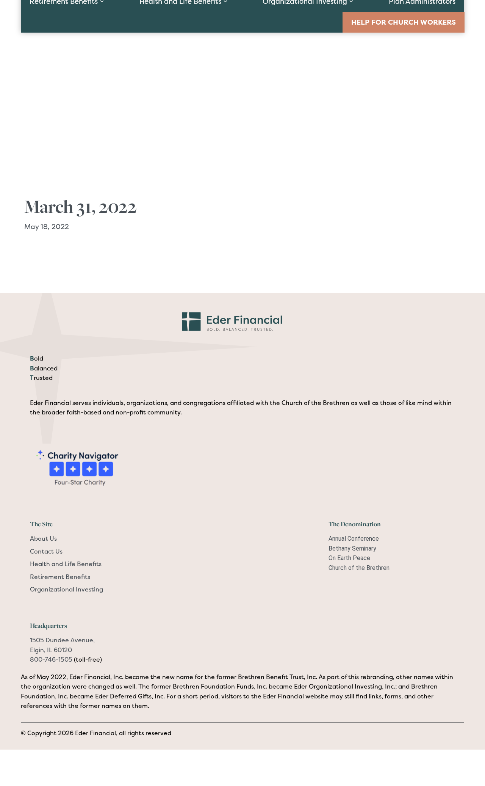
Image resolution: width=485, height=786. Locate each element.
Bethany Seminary (352, 548)
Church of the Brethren (359, 567)
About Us (43, 538)
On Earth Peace (349, 558)
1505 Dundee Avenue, (62, 640)
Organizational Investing (66, 589)
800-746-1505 (51, 659)
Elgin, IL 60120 (51, 650)
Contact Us (46, 551)
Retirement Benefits (60, 577)
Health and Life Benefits (66, 564)
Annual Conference (354, 538)
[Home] (243, 321)
